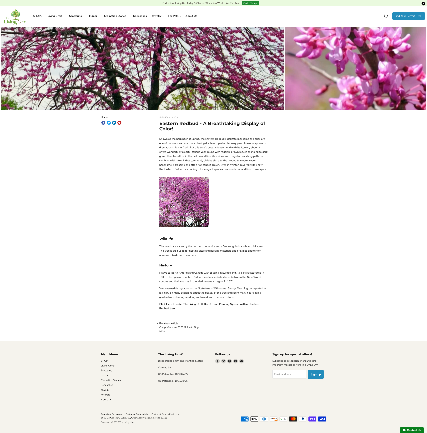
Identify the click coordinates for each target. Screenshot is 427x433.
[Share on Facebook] (103, 123)
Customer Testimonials (137, 414)
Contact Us (413, 430)
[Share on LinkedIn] (114, 123)
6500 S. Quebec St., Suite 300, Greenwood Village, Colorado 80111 (134, 417)
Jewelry (157, 16)
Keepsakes (140, 16)
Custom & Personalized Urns (165, 414)
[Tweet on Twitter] (109, 123)
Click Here (165, 304)
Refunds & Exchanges (111, 414)
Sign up (316, 374)
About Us (191, 16)
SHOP (37, 16)
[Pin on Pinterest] (119, 123)
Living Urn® (55, 16)
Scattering (76, 16)
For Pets (173, 16)
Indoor (93, 16)
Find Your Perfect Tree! (408, 16)
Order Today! (250, 3)
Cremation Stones (115, 16)
